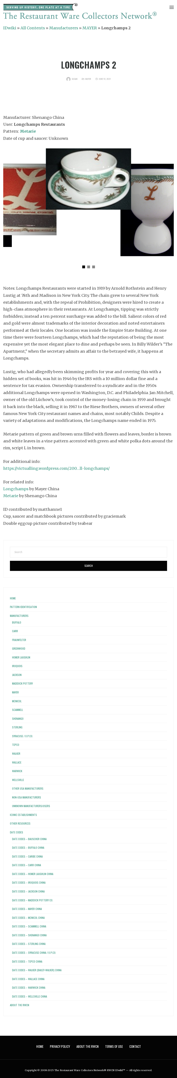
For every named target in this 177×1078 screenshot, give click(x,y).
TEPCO (15, 744)
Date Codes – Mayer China (27, 909)
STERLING (17, 727)
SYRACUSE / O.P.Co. (22, 736)
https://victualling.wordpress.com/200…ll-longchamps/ (56, 468)
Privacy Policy (60, 1046)
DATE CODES (16, 832)
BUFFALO (16, 622)
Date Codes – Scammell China (29, 926)
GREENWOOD (18, 648)
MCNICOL (17, 701)
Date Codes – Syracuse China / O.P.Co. (34, 952)
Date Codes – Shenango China (29, 935)
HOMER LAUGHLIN (21, 657)
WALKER (16, 753)
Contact (135, 1046)
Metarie (10, 495)
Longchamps (15, 488)
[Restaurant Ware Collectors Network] (80, 11)
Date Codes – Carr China (26, 865)
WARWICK (17, 771)
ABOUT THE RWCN (19, 1005)
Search (88, 565)
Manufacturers (63, 27)
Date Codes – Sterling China (29, 944)
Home (13, 598)
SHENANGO (18, 718)
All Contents (33, 27)
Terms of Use (114, 1046)
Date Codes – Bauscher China (29, 839)
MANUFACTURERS (19, 616)
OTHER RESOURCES (20, 823)
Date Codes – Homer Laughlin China (32, 874)
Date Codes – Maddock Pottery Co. (32, 900)
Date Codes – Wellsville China (29, 996)
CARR (15, 631)
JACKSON (17, 675)
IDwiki (9, 27)
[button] (83, 267)
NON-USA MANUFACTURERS (26, 797)
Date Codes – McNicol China (28, 917)
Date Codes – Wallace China (28, 979)
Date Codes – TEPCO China (27, 961)
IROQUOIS (17, 666)
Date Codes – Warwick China (28, 987)
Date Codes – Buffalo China (28, 847)
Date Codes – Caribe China (27, 856)
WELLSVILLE (18, 780)
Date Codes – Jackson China (28, 891)
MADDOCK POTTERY (22, 683)
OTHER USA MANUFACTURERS (27, 788)
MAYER (89, 27)
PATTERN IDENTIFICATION (23, 607)
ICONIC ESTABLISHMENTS (23, 815)
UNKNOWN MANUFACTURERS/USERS (31, 806)
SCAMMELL (17, 710)
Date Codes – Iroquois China (29, 882)
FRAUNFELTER (19, 640)
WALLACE (16, 762)
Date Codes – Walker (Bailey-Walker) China (37, 970)
